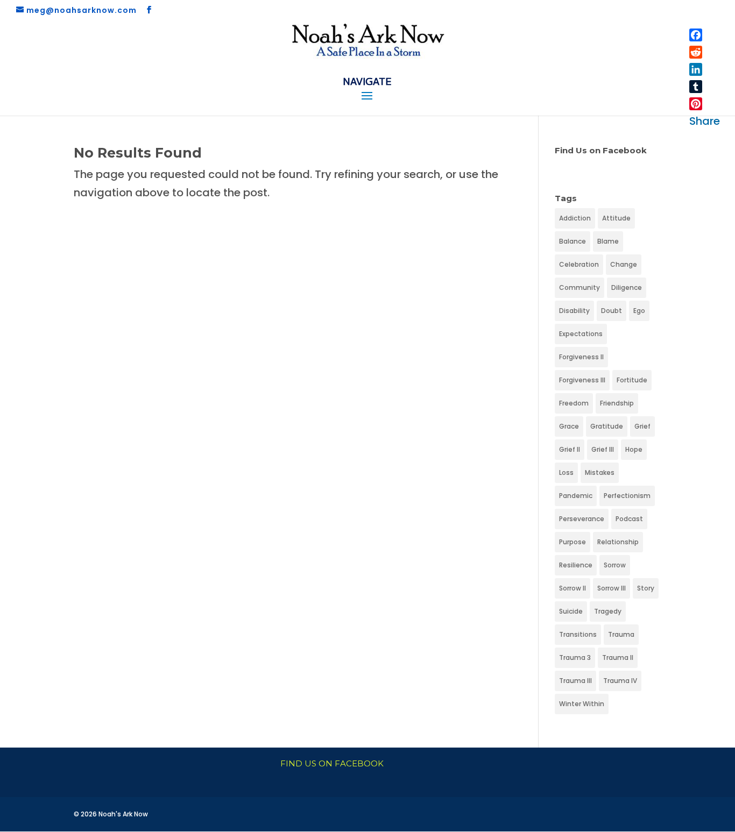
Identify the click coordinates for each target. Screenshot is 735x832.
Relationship (618, 541)
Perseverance (581, 518)
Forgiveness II (581, 356)
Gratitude (606, 426)
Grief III (602, 449)
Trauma (621, 634)
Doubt (611, 310)
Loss (566, 472)
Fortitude (632, 380)
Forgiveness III (582, 380)
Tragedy (607, 611)
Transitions (578, 634)
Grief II (569, 449)
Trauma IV (620, 680)
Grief (642, 426)
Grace (569, 426)
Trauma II (617, 657)
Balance (572, 241)
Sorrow (615, 565)
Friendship (617, 403)
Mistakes (599, 472)
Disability (574, 310)
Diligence (626, 287)
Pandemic (575, 495)
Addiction (575, 218)
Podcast (629, 518)
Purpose (572, 541)
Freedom (574, 403)
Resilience (575, 565)
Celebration (579, 264)
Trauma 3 (575, 657)
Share (704, 121)
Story (645, 588)
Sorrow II (572, 588)
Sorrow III (611, 588)
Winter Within (581, 703)
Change (623, 264)
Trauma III (575, 680)
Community (579, 287)
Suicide (571, 611)
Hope (633, 449)
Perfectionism (627, 495)
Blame (608, 241)
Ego (639, 310)
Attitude (616, 218)
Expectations (581, 333)
